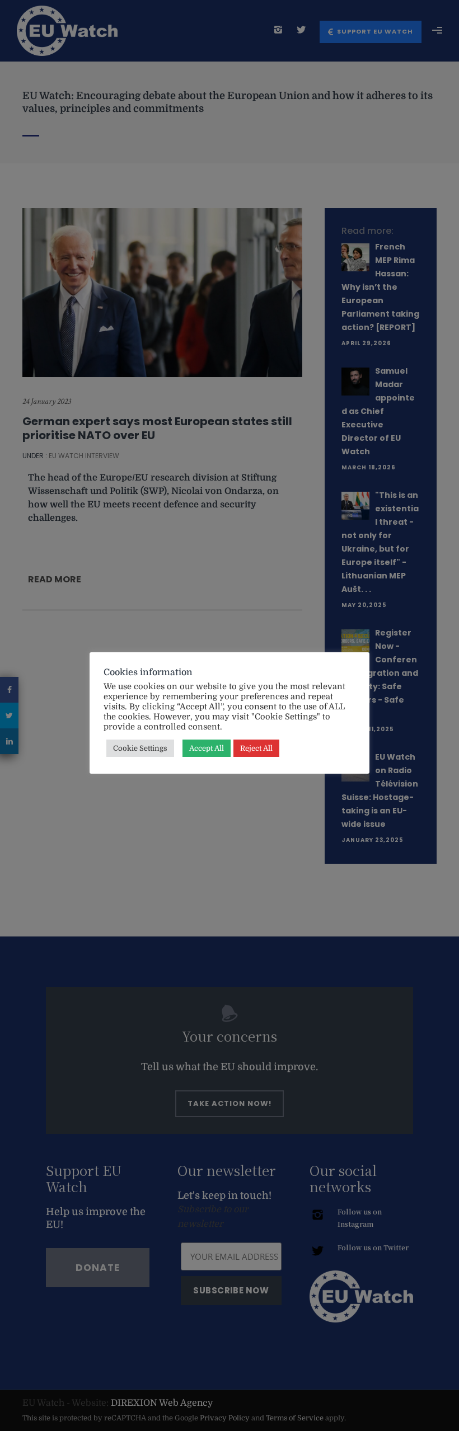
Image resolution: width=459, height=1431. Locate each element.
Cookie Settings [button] (140, 748)
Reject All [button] (256, 748)
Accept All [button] (206, 748)
